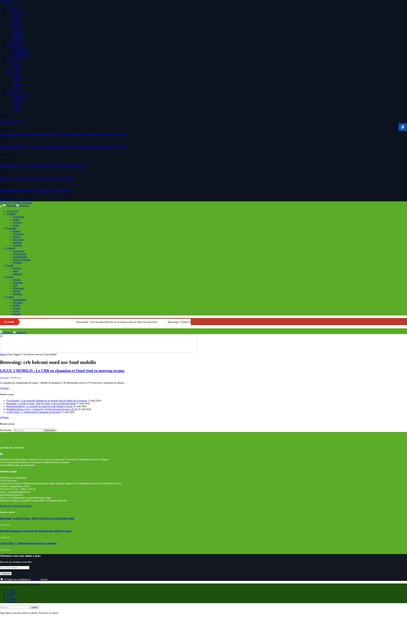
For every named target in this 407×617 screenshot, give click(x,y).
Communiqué (19, 49)
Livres (16, 107)
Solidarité (17, 69)
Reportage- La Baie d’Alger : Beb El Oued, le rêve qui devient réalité (37, 178)
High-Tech (18, 35)
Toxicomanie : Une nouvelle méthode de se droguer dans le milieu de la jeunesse (42, 166)
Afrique (17, 75)
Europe (16, 87)
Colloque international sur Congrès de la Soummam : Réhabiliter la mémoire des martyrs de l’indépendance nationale (63, 147)
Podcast (17, 104)
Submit (34, 607)
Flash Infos (18, 12)
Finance (17, 32)
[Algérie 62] (16, 205)
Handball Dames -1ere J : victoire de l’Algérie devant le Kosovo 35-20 (41, 409)
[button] (402, 127)
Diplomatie (18, 84)
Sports (16, 21)
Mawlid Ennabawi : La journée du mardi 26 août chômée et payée (35, 190)
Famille (16, 101)
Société (10, 61)
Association (18, 46)
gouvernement (20, 52)
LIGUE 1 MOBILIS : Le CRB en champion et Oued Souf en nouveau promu (62, 371)
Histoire (17, 109)
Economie (11, 24)
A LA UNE (12, 6)
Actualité (10, 9)
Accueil (10, 590)
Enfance (17, 64)
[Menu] (1, 206)
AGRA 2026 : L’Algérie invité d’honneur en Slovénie (33, 412)
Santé (15, 66)
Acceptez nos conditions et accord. (25, 579)
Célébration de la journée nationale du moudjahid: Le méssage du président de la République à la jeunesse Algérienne (63, 134)
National (17, 18)
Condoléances (20, 95)
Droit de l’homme (22, 55)
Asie (15, 81)
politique (35, 579)
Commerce (18, 29)
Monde (10, 72)
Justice (16, 15)
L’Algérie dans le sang (12, 122)
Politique (10, 44)
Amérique (18, 78)
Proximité (17, 98)
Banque (17, 26)
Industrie (17, 38)
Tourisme (17, 41)
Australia (17, 89)
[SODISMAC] (98, 351)
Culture (10, 92)
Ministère (17, 58)
